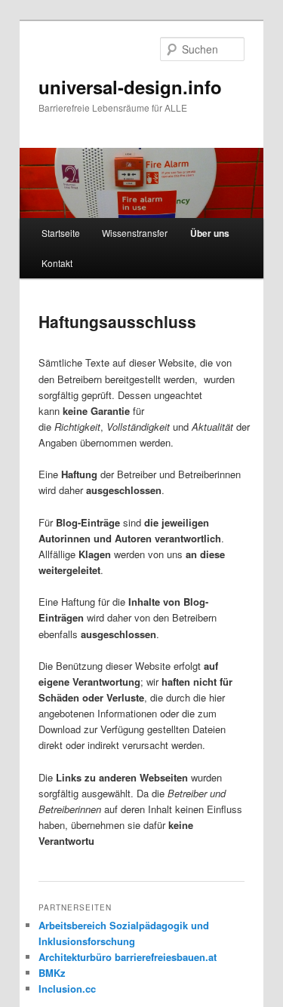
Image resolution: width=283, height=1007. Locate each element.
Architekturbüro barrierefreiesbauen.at (127, 957)
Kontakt (57, 262)
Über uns (209, 233)
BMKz (52, 973)
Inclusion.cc (67, 988)
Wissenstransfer (135, 232)
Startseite (61, 232)
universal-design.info (130, 87)
